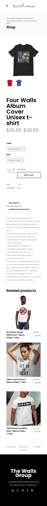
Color (8, 143)
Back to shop (23, 448)
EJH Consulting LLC (30, 485)
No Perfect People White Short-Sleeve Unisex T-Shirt (15, 335)
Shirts (19, 188)
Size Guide (21, 169)
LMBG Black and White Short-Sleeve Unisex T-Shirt (16, 431)
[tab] (14, 203)
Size (8, 154)
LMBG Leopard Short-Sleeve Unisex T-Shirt (16, 380)
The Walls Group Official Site (19, 18)
